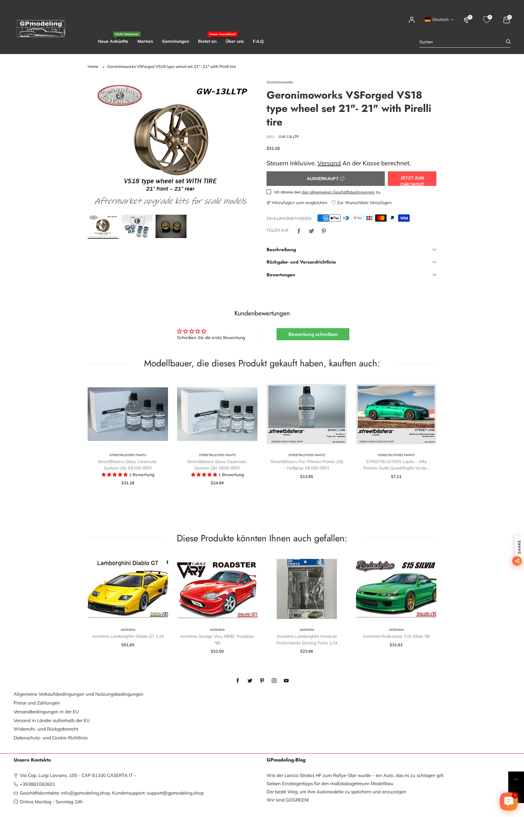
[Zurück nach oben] (516, 779)
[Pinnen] (324, 230)
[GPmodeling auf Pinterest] (262, 681)
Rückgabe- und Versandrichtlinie (301, 262)
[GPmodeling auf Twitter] (250, 681)
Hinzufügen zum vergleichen (299, 202)
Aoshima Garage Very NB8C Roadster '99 (217, 640)
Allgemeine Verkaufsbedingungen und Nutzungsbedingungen (78, 694)
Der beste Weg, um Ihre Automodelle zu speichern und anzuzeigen (336, 792)
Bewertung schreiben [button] (313, 334)
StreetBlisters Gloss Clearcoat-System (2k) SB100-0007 (128, 465)
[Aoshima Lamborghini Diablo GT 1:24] (128, 589)
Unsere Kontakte (32, 760)
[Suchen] (508, 42)
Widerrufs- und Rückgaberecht (46, 729)
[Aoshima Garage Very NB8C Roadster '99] (217, 589)
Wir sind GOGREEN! (288, 800)
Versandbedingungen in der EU (46, 711)
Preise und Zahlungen (37, 703)
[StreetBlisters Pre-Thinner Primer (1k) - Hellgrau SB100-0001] (307, 414)
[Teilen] (299, 230)
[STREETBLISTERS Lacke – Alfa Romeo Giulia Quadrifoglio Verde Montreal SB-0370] (396, 414)
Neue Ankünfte (113, 41)
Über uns (235, 41)
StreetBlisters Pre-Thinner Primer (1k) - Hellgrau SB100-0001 (306, 465)
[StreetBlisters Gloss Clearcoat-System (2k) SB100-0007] (128, 414)
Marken (145, 41)
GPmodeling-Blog (286, 760)
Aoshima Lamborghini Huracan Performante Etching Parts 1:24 (306, 640)
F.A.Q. (258, 41)
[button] (439, 19)
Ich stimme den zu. (327, 192)
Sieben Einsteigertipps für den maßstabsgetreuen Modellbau (330, 783)
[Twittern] (311, 230)
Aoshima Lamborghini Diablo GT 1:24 (128, 636)
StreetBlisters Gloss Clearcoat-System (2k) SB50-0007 (217, 465)
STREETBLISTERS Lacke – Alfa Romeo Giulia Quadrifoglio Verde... (396, 465)
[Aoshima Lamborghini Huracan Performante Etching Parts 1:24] (307, 589)
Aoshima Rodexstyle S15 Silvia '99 (396, 636)
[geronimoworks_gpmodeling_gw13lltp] (172, 145)
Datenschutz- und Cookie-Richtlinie (51, 738)
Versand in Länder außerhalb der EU (52, 720)
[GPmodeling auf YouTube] (286, 681)
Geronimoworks (280, 82)
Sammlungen (175, 41)
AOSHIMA (128, 630)
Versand (329, 163)
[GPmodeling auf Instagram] (274, 681)
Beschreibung (281, 249)
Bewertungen (281, 274)
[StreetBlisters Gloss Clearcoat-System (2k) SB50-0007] (217, 414)
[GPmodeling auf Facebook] (238, 681)
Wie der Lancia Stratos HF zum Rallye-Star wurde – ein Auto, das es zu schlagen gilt (355, 775)
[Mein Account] (412, 22)
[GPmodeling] (41, 28)
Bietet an (207, 41)
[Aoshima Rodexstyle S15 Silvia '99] (396, 589)
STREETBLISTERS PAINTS (127, 455)
